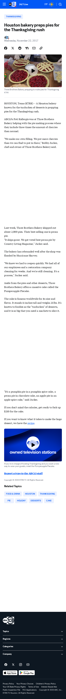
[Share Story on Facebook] (5, 48)
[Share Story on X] (12, 48)
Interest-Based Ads (49, 687)
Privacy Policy (8, 684)
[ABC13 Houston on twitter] (13, 665)
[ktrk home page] (8, 620)
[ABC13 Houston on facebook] (6, 665)
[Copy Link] (41, 48)
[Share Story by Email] (34, 48)
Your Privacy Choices (24, 684)
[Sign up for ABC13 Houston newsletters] (28, 665)
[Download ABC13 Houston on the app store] (10, 672)
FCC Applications (30, 690)
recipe (30, 423)
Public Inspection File (11, 690)
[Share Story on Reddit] (19, 48)
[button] (4, 4)
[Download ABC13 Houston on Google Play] (27, 672)
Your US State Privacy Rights (14, 687)
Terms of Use (33, 687)
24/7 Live (23, 4)
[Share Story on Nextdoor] (26, 48)
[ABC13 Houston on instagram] (20, 665)
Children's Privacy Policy (46, 684)
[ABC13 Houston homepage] (12, 4)
